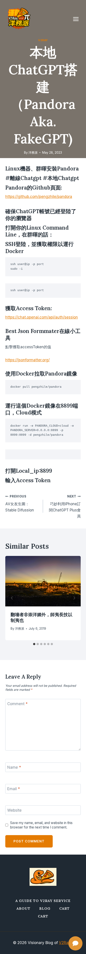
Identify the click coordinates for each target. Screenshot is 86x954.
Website (14, 810)
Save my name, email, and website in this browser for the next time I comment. (41, 825)
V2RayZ (66, 942)
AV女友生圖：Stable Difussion (19, 503)
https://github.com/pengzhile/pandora (38, 196)
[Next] (74, 598)
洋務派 (33, 152)
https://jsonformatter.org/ (27, 360)
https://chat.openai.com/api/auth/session (41, 317)
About (23, 908)
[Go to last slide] (12, 598)
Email (13, 789)
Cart (64, 908)
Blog (44, 908)
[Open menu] (78, 18)
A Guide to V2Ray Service (43, 900)
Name (14, 767)
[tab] (34, 644)
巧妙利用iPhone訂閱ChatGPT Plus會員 (65, 506)
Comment (17, 704)
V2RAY (43, 40)
